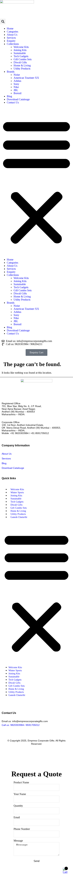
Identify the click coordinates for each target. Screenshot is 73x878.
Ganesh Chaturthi (19, 517)
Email (17, 817)
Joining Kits (20, 50)
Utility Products (22, 68)
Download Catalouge (18, 99)
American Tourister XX (26, 77)
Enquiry (11, 40)
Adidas (17, 80)
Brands (10, 71)
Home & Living (22, 65)
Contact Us (13, 102)
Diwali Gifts (20, 62)
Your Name (20, 794)
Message (18, 840)
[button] (3, 21)
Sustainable (20, 53)
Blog (9, 96)
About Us (12, 34)
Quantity (18, 805)
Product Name (21, 782)
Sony (16, 83)
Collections (13, 43)
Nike (16, 87)
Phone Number (22, 829)
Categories (12, 31)
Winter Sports (17, 492)
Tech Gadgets (21, 56)
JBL (16, 90)
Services (11, 37)
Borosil (17, 93)
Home (10, 28)
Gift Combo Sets (23, 59)
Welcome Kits (21, 47)
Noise (17, 74)
